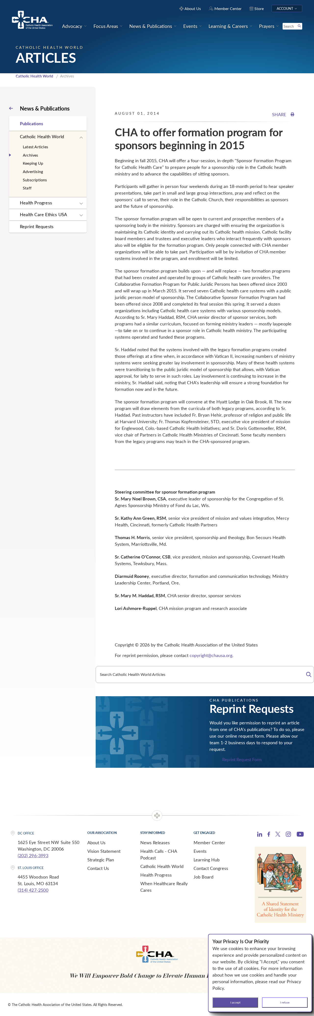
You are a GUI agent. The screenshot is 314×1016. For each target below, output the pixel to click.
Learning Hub (207, 860)
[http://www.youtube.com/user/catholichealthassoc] (300, 835)
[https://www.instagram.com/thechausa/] (288, 835)
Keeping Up (33, 163)
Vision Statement (103, 851)
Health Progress (36, 203)
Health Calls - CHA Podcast (158, 854)
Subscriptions (35, 179)
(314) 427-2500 (33, 890)
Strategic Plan (100, 860)
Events (200, 851)
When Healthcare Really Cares (164, 886)
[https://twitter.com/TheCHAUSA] (277, 835)
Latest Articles (35, 146)
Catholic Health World (34, 76)
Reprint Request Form (242, 760)
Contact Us (98, 868)
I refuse (284, 1002)
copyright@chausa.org (211, 655)
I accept (235, 1002)
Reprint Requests (36, 226)
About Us (96, 842)
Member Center (209, 842)
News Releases (155, 842)
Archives (30, 155)
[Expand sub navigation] (81, 138)
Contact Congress (211, 868)
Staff (27, 187)
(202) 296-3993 (33, 855)
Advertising (33, 171)
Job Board (203, 877)
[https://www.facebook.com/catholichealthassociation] (268, 835)
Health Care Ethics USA (43, 214)
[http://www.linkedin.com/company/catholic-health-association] (259, 835)
